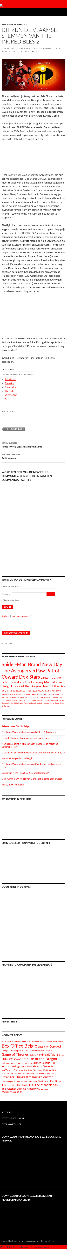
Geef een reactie (28, 51)
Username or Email (11, 587)
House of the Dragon (26, 686)
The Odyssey (34, 682)
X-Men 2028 (13, 703)
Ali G (53, 691)
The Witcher (9, 1088)
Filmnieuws (20, 25)
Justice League (41, 1063)
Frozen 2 (48, 1051)
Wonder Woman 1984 (12, 1092)
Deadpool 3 (17, 1051)
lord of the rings (43, 703)
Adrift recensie (11, 457)
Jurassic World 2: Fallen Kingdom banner (22, 445)
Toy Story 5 (27, 694)
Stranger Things (13, 1077)
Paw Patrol (47, 671)
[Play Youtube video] (33, 315)
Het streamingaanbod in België (17, 758)
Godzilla (32, 1055)
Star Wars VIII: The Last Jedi (46, 1074)
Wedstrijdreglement (13, 1118)
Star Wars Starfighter (16, 697)
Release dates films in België (15, 726)
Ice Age (47, 700)
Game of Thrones (15, 1054)
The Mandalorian (46, 1085)
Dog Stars (29, 677)
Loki (53, 1063)
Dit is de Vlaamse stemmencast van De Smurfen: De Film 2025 (33, 753)
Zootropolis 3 (54, 697)
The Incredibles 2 (14, 429)
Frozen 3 (11, 694)
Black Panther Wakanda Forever (39, 1042)
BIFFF (24, 1042)
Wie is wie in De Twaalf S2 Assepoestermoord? (25, 773)
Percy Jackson (37, 694)
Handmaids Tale (45, 1054)
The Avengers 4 (8, 1082)
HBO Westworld (12, 1059)
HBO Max (60, 1055)
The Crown (9, 1085)
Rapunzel (34, 700)
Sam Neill (48, 691)
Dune (26, 1051)
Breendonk (16, 682)
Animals (41, 700)
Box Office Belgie (19, 1046)
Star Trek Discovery (33, 1070)
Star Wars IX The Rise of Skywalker (18, 1074)
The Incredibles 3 (30, 703)
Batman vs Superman (11, 1042)
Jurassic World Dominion (21, 1063)
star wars (49, 1070)
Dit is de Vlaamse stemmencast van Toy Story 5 (25, 738)
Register (6, 616)
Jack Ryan (6, 1063)
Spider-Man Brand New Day (32, 664)
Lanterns (47, 677)
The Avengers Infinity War (26, 1082)
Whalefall (41, 691)
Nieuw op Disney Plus (43, 1066)
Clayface (5, 703)
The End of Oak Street (51, 694)
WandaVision (42, 1089)
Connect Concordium (16, 633)
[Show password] (51, 594)
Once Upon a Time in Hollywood (36, 697)
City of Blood (54, 703)
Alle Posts (7, 25)
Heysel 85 (23, 691)
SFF (57, 691)
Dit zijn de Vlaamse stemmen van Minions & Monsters (29, 732)
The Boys (55, 1081)
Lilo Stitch (16, 691)
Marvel (23, 1067)
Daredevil (55, 1046)
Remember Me (11, 601)
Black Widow (58, 1042)
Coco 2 (9, 691)
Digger (20, 703)
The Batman (43, 1082)
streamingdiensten (40, 1077)
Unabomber (55, 700)
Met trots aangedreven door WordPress (37, 1241)
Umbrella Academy (27, 1089)
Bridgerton (43, 1047)
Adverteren (8, 1112)
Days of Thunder (24, 700)
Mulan (29, 1067)
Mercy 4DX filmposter (13, 785)
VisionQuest (32, 691)
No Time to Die (9, 1070)
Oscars (20, 1070)
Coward (10, 677)
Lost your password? (22, 616)
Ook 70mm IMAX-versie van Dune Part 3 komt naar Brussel (32, 779)
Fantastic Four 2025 (36, 1051)
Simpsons (18, 694)
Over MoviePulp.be (11, 1124)
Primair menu (63, 12)
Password (6, 594)
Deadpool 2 (7, 1051)
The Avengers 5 (18, 671)
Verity (62, 700)
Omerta (14, 700)
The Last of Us (25, 1085)
